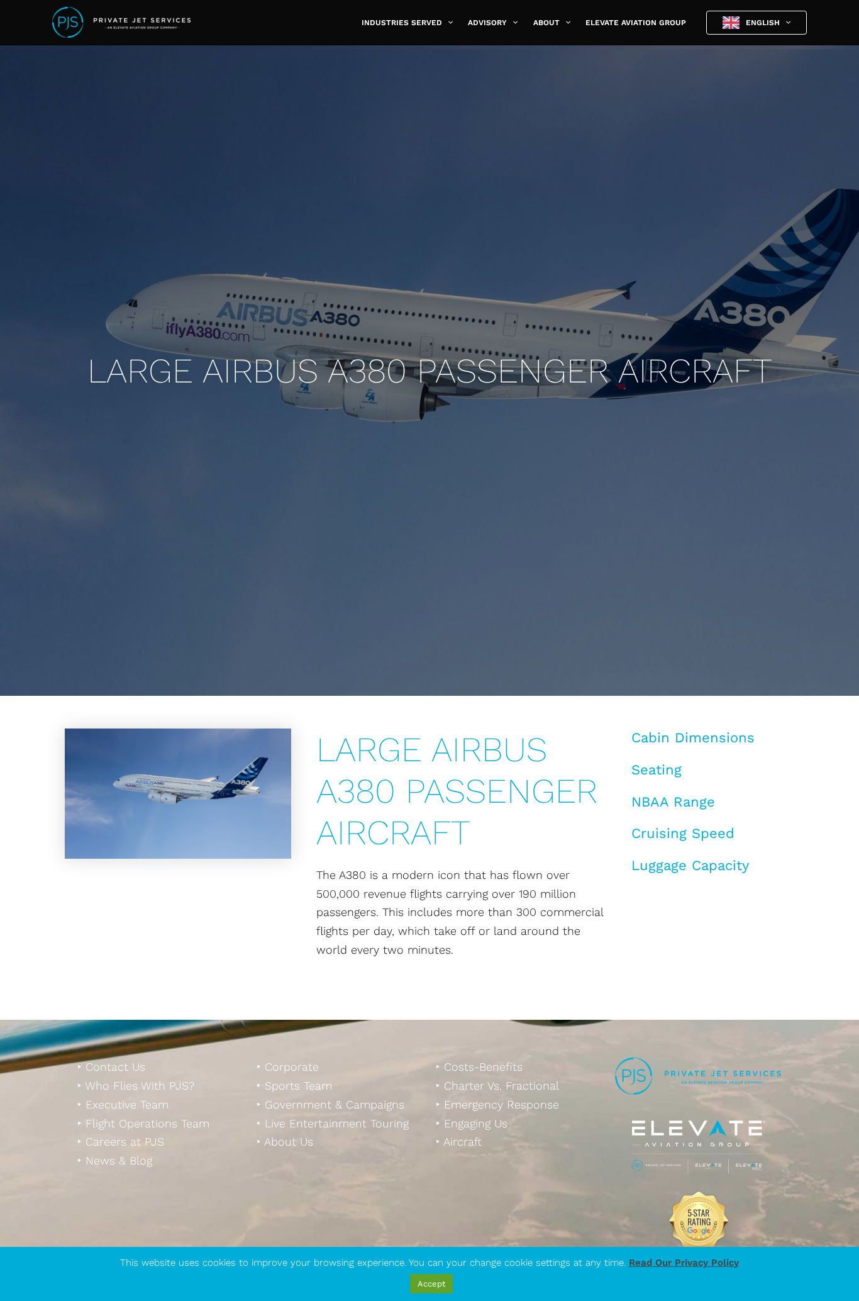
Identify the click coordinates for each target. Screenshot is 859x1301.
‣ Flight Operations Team (143, 1123)
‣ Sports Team (294, 1085)
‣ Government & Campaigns (330, 1104)
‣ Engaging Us (471, 1123)
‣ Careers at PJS (120, 1141)
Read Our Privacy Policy (684, 1262)
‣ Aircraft (459, 1141)
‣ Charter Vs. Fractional (497, 1085)
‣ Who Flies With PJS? (135, 1085)
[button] (447, 22)
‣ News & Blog (114, 1160)
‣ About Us (285, 1141)
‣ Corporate (288, 1066)
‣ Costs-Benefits (479, 1066)
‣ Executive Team (123, 1104)
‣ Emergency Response (497, 1104)
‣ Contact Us (111, 1066)
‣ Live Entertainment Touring (333, 1123)
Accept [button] (431, 1283)
